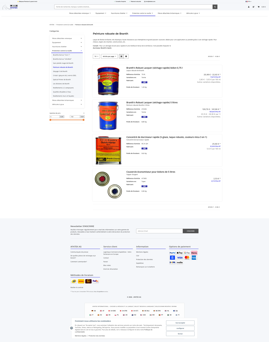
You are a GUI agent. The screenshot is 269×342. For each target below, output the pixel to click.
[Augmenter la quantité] (219, 155)
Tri (95, 56)
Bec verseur (174, 184)
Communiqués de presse (79, 252)
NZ (135, 315)
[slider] (50, 120)
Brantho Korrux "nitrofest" (62, 59)
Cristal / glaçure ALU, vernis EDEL (64, 75)
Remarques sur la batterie (145, 267)
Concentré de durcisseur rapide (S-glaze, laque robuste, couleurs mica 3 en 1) (166, 137)
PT (162, 315)
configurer (180, 328)
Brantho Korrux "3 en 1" (61, 55)
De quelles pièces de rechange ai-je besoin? (83, 257)
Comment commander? (79, 262)
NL (168, 311)
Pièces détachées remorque (62, 38)
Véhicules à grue (58, 104)
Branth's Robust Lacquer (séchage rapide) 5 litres (152, 102)
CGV (137, 256)
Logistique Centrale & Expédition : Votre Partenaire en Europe (117, 253)
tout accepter (180, 323)
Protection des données (97, 336)
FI (178, 315)
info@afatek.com (150, 1)
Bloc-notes (107, 265)
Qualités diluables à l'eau (62, 92)
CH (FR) (124, 311)
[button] (248, 6)
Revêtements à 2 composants (63, 88)
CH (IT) (135, 311)
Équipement (56, 42)
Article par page (108, 56)
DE (95, 311)
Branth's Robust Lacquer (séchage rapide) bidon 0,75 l (154, 68)
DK (109, 315)
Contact (106, 258)
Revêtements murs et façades (63, 96)
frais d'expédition (99, 291)
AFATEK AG (137, 297)
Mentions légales (80, 336)
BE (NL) (146, 311)
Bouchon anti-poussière (174, 181)
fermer (180, 334)
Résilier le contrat (77, 287)
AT (103, 311)
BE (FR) (158, 311)
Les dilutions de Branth (61, 84)
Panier (105, 262)
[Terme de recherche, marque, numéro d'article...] (215, 7)
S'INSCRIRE (190, 231)
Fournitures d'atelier (59, 47)
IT (92, 315)
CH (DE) (113, 311)
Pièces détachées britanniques (63, 100)
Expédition (140, 263)
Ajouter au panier (206, 162)
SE (170, 315)
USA (144, 315)
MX (153, 315)
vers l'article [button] (206, 89)
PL (118, 315)
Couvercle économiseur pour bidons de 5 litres (150, 172)
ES (101, 315)
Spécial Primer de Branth (62, 80)
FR (176, 311)
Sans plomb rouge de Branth (63, 63)
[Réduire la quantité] (193, 155)
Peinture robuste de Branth (63, 67)
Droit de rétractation (110, 269)
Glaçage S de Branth (60, 71)
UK (126, 315)
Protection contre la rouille (62, 51)
